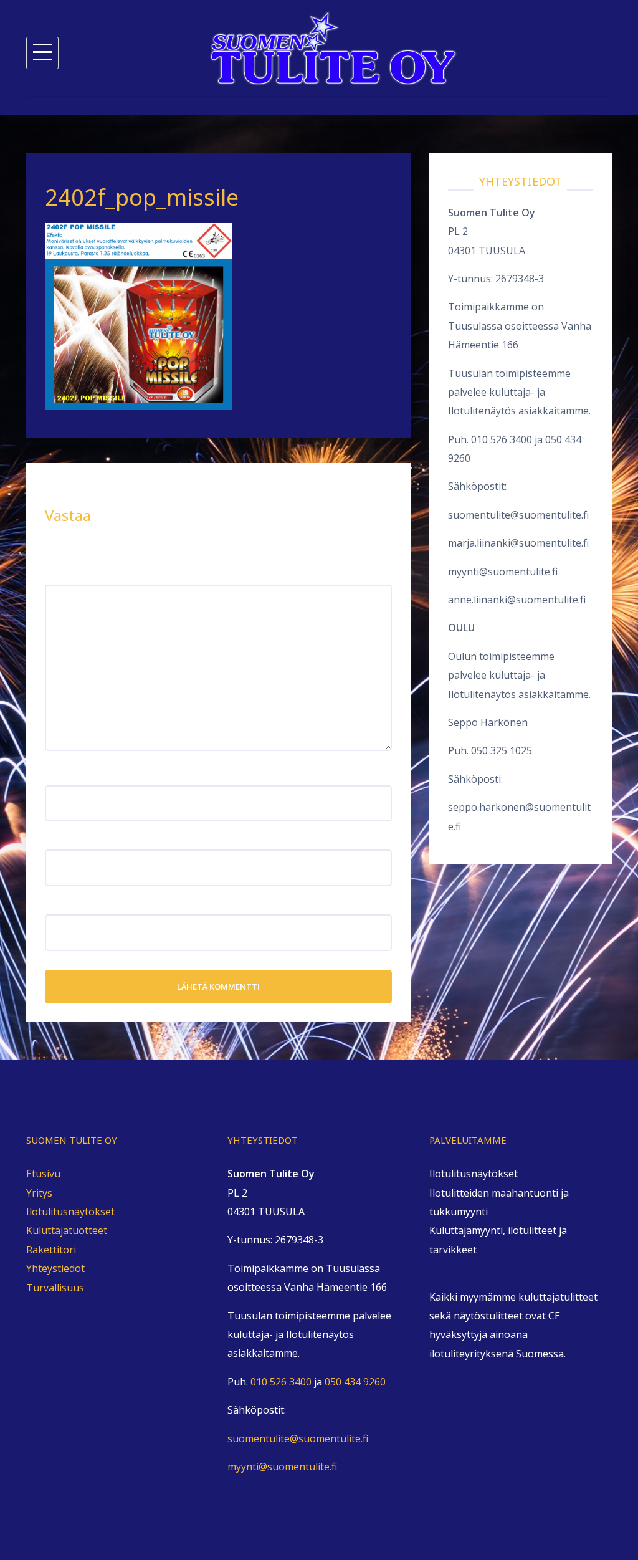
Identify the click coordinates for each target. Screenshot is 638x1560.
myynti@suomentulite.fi (503, 571)
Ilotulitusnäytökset (70, 1211)
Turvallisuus (55, 1287)
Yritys (39, 1193)
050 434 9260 (355, 1382)
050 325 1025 (501, 750)
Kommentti (75, 574)
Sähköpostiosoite (90, 840)
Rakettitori (51, 1249)
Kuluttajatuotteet (66, 1230)
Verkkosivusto (78, 905)
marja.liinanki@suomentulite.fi (518, 543)
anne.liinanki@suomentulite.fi (517, 599)
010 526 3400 (501, 439)
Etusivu (43, 1173)
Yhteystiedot (55, 1268)
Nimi (60, 775)
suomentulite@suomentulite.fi (518, 515)
